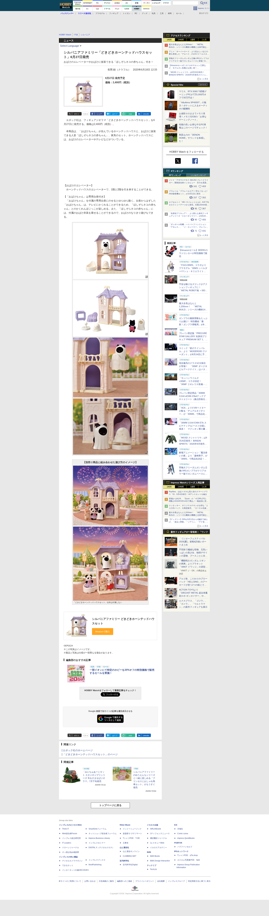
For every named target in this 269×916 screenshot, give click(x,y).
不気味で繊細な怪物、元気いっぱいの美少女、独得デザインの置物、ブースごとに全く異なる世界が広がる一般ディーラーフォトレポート (193, 555)
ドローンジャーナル (70, 847)
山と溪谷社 (124, 847)
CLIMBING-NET (129, 856)
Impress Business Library (99, 838)
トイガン (126, 13)
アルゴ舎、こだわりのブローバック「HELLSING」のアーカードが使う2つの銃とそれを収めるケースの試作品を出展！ (193, 584)
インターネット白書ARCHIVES (75, 870)
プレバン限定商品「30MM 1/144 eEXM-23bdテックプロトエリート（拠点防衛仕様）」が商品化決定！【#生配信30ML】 (192, 399)
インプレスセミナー (97, 843)
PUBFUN (178, 843)
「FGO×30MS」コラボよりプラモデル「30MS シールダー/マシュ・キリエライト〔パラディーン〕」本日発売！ (193, 271)
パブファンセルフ (184, 847)
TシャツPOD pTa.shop (187, 855)
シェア (99, 114)
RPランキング (175, 175)
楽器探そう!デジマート (132, 833)
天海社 (180, 829)
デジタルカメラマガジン (72, 861)
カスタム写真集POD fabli (188, 860)
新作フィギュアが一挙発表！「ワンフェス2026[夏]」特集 (189, 533)
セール (179, 13)
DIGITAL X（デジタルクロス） (101, 847)
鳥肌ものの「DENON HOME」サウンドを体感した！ (192, 138)
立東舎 (125, 843)
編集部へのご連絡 (124, 881)
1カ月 (204, 40)
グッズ (144, 13)
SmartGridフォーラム (97, 829)
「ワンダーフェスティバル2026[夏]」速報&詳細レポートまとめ (192, 541)
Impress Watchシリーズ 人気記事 (187, 482)
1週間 (192, 40)
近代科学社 (124, 861)
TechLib (153, 869)
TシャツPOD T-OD (131, 838)
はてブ (114, 114)
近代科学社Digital (130, 865)
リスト (85, 114)
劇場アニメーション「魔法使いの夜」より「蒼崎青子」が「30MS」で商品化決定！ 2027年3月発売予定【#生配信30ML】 (193, 458)
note (130, 114)
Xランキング (177, 171)
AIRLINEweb (155, 829)
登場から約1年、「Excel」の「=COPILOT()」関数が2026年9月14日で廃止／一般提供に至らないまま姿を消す (188, 501)
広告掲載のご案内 (106, 881)
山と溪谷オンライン (131, 851)
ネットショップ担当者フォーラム (103, 833)
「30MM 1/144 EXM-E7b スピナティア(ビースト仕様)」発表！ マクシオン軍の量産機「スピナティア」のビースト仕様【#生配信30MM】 (193, 428)
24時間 (181, 40)
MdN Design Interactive (160, 861)
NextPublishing (95, 865)
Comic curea (182, 833)
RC (136, 13)
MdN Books (155, 856)
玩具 (154, 13)
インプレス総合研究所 (71, 838)
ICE (175, 825)
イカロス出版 (152, 825)
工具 (162, 13)
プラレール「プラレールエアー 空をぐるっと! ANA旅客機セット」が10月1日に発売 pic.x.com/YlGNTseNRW (188, 193)
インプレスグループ (176, 881)
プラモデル (100, 13)
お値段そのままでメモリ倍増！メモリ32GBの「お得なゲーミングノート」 (192, 116)
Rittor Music (125, 825)
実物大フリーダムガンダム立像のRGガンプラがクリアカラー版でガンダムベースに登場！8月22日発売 (189, 61)
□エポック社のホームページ (77, 750)
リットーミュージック (132, 829)
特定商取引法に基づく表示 (199, 881)
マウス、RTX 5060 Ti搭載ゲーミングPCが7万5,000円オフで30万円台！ (193, 94)
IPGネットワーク (181, 851)
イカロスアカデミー (158, 847)
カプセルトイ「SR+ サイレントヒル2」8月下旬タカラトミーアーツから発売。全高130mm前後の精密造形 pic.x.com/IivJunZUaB (189, 205)
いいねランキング (198, 175)
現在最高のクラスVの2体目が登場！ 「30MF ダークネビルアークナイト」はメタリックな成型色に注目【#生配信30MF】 (193, 369)
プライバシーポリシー (144, 881)
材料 (170, 13)
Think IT (65, 829)
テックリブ (151, 865)
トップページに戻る (110, 805)
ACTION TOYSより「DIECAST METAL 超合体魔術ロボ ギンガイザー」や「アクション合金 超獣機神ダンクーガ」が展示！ (193, 595)
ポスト (76, 114)
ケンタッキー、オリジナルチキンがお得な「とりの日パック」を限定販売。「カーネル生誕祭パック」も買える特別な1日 (188, 508)
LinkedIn (146, 114)
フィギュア (113, 13)
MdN (149, 852)
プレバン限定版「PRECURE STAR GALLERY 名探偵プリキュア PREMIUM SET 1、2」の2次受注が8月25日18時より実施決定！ (193, 339)
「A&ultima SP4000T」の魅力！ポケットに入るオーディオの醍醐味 (193, 105)
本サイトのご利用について (70, 881)
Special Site (177, 85)
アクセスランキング (180, 35)
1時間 (169, 40)
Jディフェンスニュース (160, 833)
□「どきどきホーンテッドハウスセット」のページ (89, 754)
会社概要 (161, 881)
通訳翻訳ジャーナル (158, 838)
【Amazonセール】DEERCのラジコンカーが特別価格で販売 (193, 253)
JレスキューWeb (157, 843)
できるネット (67, 865)
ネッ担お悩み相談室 (70, 852)
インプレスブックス (97, 860)
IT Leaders (66, 843)
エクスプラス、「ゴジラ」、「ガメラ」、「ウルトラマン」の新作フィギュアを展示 (193, 603)
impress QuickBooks (186, 838)
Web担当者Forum (69, 833)
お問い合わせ (90, 881)
